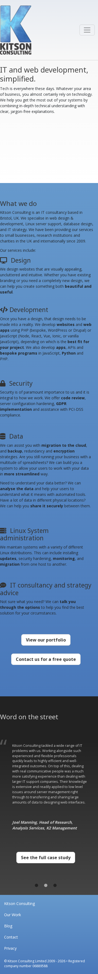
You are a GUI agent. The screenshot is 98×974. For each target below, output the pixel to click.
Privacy (10, 948)
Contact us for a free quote (46, 659)
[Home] (15, 30)
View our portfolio (46, 640)
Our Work (12, 914)
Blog (8, 925)
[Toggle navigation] (87, 30)
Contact (11, 937)
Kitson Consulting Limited (27, 961)
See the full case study (46, 858)
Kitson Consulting (19, 903)
